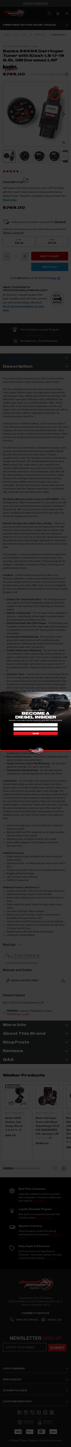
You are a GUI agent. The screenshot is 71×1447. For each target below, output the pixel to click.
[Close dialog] (68, 694)
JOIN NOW (35, 733)
